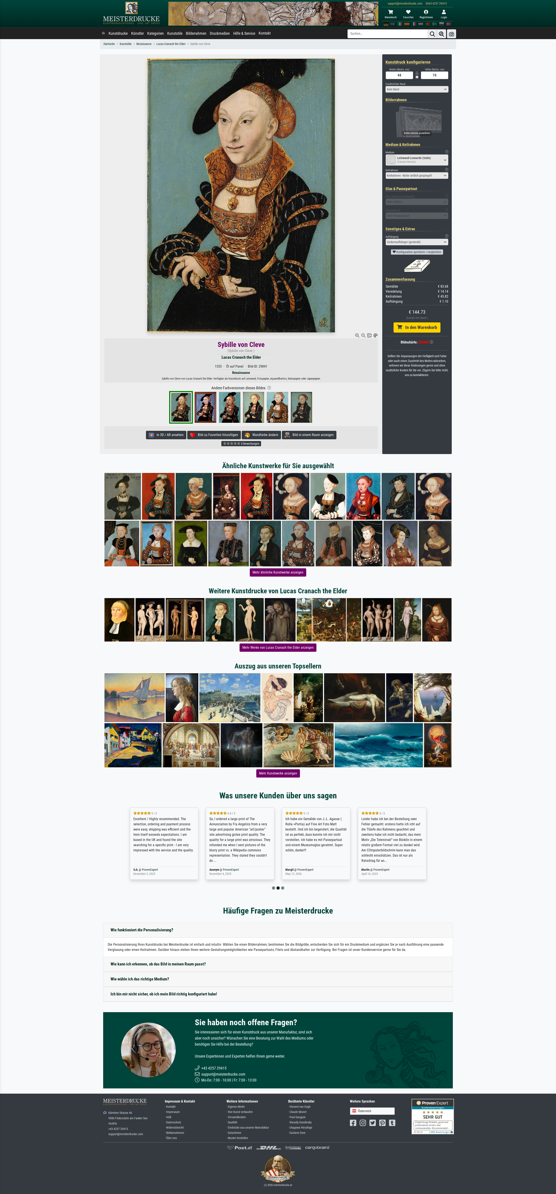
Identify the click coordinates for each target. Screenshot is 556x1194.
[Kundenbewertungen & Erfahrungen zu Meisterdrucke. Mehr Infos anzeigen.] (433, 1116)
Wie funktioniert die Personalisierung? (142, 929)
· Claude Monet (297, 1112)
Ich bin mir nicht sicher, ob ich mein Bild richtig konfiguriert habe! (164, 994)
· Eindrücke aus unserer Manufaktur (248, 1127)
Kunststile (174, 33)
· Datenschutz (173, 1122)
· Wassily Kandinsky (300, 1122)
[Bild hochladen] (451, 33)
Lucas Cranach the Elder (170, 44)
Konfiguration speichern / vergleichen (418, 252)
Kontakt (265, 33)
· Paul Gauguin (297, 1117)
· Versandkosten (236, 1117)
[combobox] (417, 89)
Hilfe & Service (244, 33)
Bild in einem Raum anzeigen (312, 435)
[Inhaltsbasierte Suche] (441, 33)
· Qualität (232, 1122)
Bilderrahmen (196, 33)
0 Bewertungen (249, 443)
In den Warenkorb (419, 327)
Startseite (109, 44)
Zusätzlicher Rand (395, 84)
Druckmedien (220, 33)
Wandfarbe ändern (264, 435)
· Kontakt (170, 1107)
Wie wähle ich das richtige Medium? (140, 979)
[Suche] (432, 33)
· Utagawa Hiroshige (300, 1127)
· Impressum (172, 1112)
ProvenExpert (155, 870)
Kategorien (155, 33)
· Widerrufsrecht (174, 1127)
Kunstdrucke (118, 33)
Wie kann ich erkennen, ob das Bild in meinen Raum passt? (158, 964)
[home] (103, 33)
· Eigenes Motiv (236, 1107)
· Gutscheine (234, 1133)
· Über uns (171, 1138)
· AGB (168, 1117)
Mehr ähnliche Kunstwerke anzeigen (278, 572)
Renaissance (144, 44)
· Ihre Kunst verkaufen (240, 1112)
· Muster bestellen (237, 1138)
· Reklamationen (174, 1133)
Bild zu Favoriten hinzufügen (216, 435)
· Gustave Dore (297, 1133)
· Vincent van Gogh (299, 1107)
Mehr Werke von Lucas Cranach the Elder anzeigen (278, 647)
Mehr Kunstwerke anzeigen (278, 773)
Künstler (137, 33)
